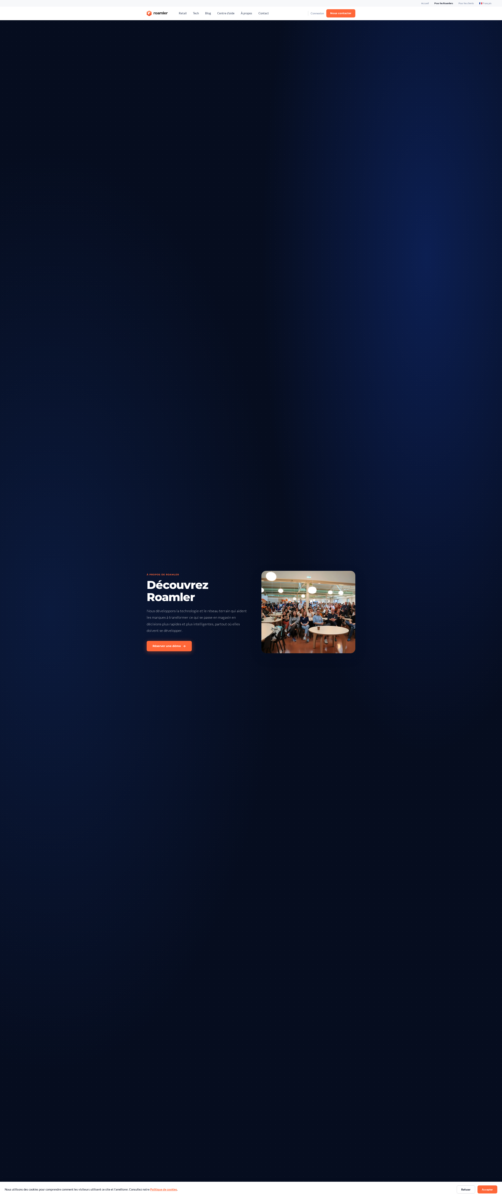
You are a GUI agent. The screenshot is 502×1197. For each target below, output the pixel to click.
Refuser (466, 1189)
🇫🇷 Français (485, 3)
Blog (208, 13)
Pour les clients (466, 3)
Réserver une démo (167, 646)
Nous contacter (340, 13)
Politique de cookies (163, 1189)
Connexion (317, 13)
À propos (246, 13)
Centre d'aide (226, 13)
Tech (196, 13)
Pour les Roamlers (443, 3)
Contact (263, 13)
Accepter (487, 1189)
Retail (183, 13)
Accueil (425, 3)
